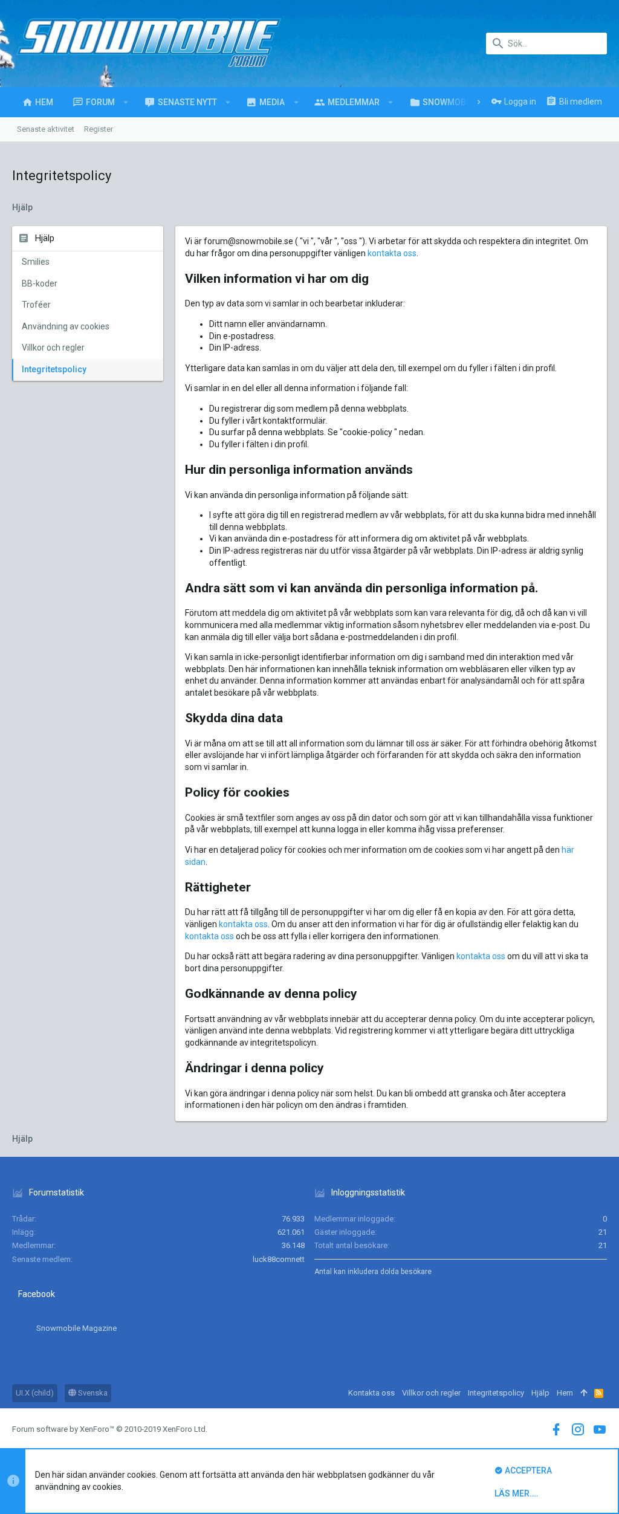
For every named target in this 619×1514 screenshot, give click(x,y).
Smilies (36, 262)
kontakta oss (392, 253)
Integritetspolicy (54, 369)
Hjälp (540, 1392)
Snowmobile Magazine (76, 1328)
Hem (565, 1392)
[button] (126, 102)
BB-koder (39, 283)
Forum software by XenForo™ (109, 1429)
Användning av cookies (65, 326)
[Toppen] (584, 1393)
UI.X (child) (35, 1392)
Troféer (36, 304)
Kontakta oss (371, 1392)
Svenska (92, 1392)
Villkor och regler (53, 347)
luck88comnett (279, 1259)
